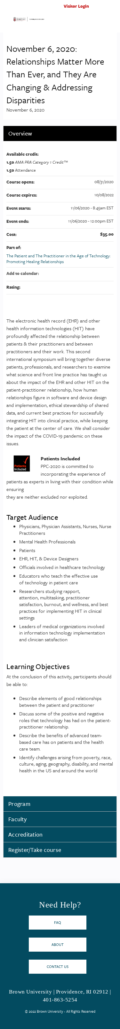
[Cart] (101, 9)
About (58, 944)
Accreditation (25, 834)
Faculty (17, 819)
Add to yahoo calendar (92, 273)
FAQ (57, 922)
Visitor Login (76, 6)
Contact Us (57, 966)
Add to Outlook (108, 273)
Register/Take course (34, 850)
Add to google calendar (83, 273)
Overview (20, 133)
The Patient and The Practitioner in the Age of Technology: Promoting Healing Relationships (58, 259)
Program (19, 803)
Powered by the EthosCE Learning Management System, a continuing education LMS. (94, 1024)
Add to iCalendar (100, 273)
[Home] (28, 20)
